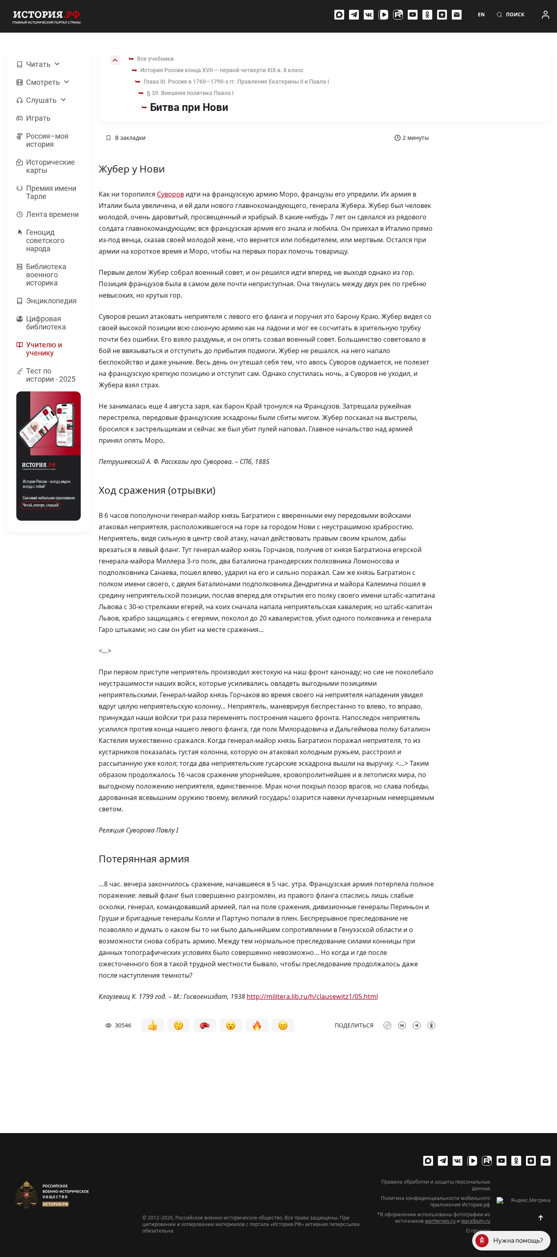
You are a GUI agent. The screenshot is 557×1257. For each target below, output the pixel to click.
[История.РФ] (46, 16)
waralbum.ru (475, 1220)
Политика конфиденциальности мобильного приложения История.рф (435, 1201)
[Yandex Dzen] (442, 15)
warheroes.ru (440, 1220)
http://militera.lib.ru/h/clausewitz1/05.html (312, 996)
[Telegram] (354, 15)
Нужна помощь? (518, 1240)
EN (481, 14)
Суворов (170, 194)
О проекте (478, 1231)
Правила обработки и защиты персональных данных (435, 1185)
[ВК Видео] (383, 15)
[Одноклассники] (427, 15)
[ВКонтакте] (369, 15)
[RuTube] (398, 15)
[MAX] (339, 15)
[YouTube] (413, 15)
